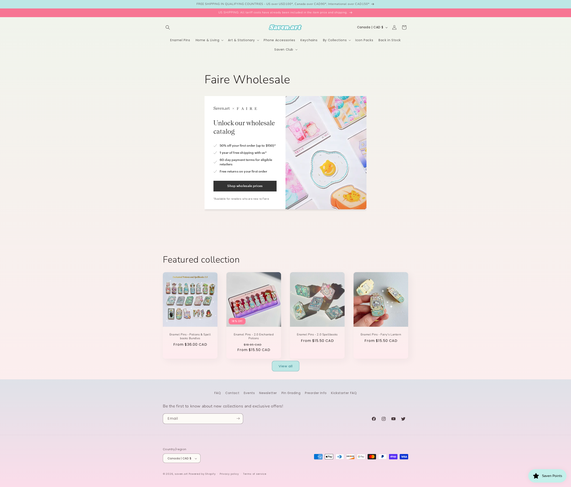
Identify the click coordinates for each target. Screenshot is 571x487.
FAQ (217, 393)
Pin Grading (291, 393)
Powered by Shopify (202, 474)
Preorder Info (316, 393)
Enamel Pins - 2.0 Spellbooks (317, 335)
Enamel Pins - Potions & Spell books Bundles (190, 336)
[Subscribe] (238, 418)
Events (249, 393)
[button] (168, 27)
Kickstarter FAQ (344, 393)
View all (286, 366)
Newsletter (268, 393)
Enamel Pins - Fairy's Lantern (381, 335)
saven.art (181, 474)
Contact (232, 393)
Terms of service (254, 474)
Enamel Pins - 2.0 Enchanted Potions (253, 336)
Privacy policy (229, 474)
